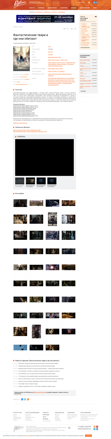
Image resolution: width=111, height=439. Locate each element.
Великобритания (53, 57)
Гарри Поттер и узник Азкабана (22, 113)
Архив (18, 81)
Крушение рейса (84, 44)
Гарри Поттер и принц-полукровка (22, 108)
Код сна (82, 75)
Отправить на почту (75, 28)
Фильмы (73, 8)
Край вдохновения (85, 42)
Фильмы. (21, 26)
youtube (91, 2)
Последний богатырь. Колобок (85, 26)
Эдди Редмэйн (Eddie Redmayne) (57, 78)
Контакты (15, 420)
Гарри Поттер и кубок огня (20, 111)
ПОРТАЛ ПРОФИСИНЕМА (32, 412)
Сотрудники (27, 418)
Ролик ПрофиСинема (29, 417)
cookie (27, 435)
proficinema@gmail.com (84, 428)
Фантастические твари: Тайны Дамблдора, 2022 (26, 130)
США (59, 57)
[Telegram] (25, 399)
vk (97, 2)
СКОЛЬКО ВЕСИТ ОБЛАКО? (85, 40)
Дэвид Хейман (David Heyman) (56, 62)
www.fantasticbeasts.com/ (21, 84)
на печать (71, 28)
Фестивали (57, 414)
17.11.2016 (26, 74)
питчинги (54, 12)
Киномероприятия (84, 420)
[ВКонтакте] (22, 399)
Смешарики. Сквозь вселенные (85, 37)
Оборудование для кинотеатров (87, 418)
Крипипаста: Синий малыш (86, 83)
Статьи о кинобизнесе (72, 416)
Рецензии (69, 418)
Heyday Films (64, 60)
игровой (50, 54)
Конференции (58, 420)
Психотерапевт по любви (85, 80)
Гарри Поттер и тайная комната (22, 114)
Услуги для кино (84, 417)
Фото (94, 8)
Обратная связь (28, 420)
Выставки (57, 417)
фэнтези (50, 52)
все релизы (83, 91)
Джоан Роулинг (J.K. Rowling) (65, 64)
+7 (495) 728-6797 (84, 427)
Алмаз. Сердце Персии (85, 59)
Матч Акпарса (84, 30)
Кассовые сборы (71, 417)
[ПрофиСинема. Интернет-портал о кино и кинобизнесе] (20, 3)
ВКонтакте (36, 392)
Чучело (81, 72)
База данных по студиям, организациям (89, 414)
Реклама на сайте (17, 418)
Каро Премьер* (23, 76)
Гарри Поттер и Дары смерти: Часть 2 (23, 105)
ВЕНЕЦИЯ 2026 (39, 12)
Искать (72, 2)
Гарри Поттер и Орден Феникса (22, 110)
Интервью (41, 8)
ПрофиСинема (16, 26)
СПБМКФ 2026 (47, 12)
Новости (32, 8)
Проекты (15, 416)
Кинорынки (57, 418)
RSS (89, 2)
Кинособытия (52, 8)
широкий (27, 79)
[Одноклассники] (28, 399)
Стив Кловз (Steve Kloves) (55, 66)
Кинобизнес (61, 12)
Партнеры (27, 416)
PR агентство (17, 412)
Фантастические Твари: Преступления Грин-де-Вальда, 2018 (30, 131)
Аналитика (63, 8)
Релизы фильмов (46, 420)
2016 (49, 46)
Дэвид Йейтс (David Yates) (55, 68)
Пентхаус (82, 65)
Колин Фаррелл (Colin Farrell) (63, 80)
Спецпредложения (17, 417)
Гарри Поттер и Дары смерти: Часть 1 (23, 107)
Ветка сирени (83, 62)
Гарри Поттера (33, 92)
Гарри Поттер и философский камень (23, 116)
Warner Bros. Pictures (54, 60)
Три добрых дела (85, 34)
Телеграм (43, 392)
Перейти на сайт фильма (20, 123)
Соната (83, 32)
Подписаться (81, 2)
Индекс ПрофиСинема (72, 414)
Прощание (83, 23)
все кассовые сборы (85, 47)
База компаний (85, 8)
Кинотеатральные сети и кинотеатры (88, 416)
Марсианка (82, 78)
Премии (56, 416)
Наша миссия (28, 414)
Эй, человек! (84, 28)
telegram (94, 2)
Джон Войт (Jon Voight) (68, 81)
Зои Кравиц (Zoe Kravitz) (55, 83)
